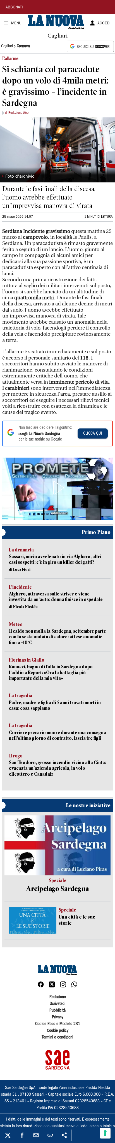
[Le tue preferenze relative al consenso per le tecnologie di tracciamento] (105, 1133)
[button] (57, 488)
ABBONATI (14, 8)
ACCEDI (104, 23)
